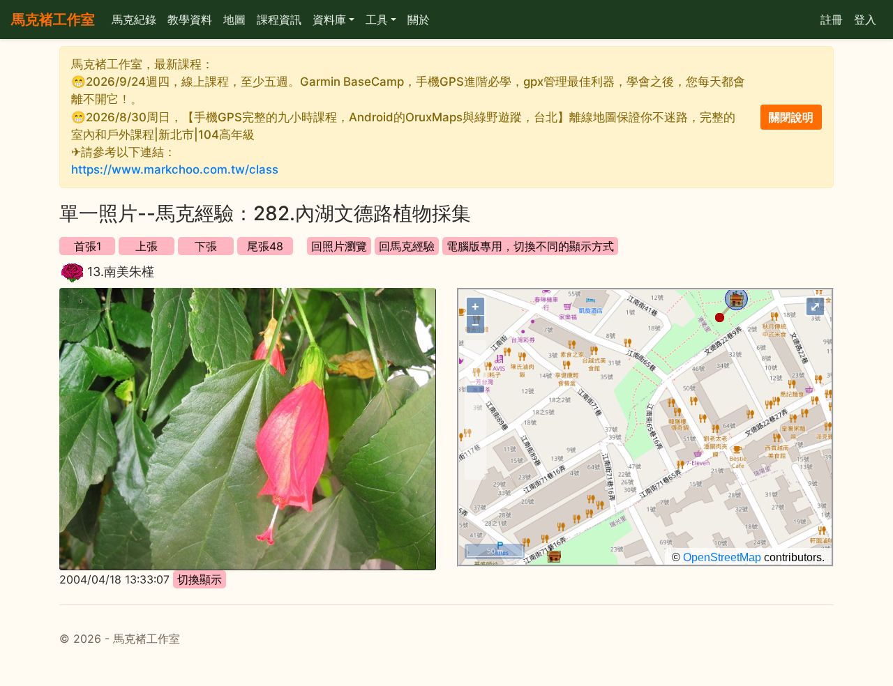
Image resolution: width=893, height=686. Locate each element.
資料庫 (329, 19)
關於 (418, 19)
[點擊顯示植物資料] (72, 273)
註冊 (831, 19)
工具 (377, 19)
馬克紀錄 (134, 19)
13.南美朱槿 (120, 271)
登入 (865, 19)
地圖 (234, 19)
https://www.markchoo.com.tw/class (174, 169)
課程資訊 (279, 19)
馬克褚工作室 (53, 19)
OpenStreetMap (722, 557)
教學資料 (189, 19)
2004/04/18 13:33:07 (114, 579)
